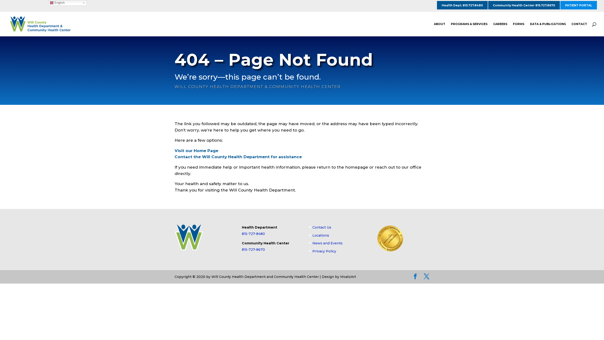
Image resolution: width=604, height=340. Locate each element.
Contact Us (321, 227)
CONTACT (579, 24)
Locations (320, 235)
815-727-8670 (253, 249)
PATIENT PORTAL (578, 5)
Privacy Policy (324, 251)
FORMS (518, 24)
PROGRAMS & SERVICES (469, 24)
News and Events (327, 243)
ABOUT (439, 24)
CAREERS (500, 24)
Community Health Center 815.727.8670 (524, 5)
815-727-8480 (253, 234)
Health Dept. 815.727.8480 (462, 5)
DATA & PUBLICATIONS (548, 24)
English (59, 2)
